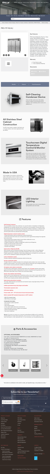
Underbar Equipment (5, 434)
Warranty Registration (22, 442)
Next (46, 365)
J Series (19, 423)
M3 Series (19, 421)
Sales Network (21, 15)
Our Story (3, 447)
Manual (35, 428)
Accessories (3, 437)
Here (44, 453)
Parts (12, 15)
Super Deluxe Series (21, 419)
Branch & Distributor (38, 419)
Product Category (12, 22)
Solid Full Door (31, 22)
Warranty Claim (20, 438)
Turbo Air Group (26, 2)
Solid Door (26, 22)
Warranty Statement (21, 440)
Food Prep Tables (4, 419)
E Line (19, 425)
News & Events (32, 2)
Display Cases (3, 432)
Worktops (3, 423)
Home (3, 22)
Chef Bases (3, 425)
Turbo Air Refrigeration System (23, 451)
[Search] (39, 19)
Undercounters (4, 421)
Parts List (19, 430)
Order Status (27, 15)
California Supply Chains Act (17, 469)
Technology (20, 2)
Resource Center (34, 15)
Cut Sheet (35, 71)
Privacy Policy (26, 469)
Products (8, 15)
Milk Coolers (3, 435)
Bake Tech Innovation (22, 452)
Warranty (16, 15)
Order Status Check (39, 436)
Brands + (15, 2)
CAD (34, 73)
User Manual (43, 71)
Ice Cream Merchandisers (6, 428)
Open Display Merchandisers (6, 430)
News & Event (21, 455)
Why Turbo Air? (41, 15)
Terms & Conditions (34, 469)
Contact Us (38, 2)
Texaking (19, 449)
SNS (42, 2)
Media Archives (37, 430)
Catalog (35, 426)
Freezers (21, 22)
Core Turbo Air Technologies (7, 454)
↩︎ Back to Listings (44, 22)
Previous (3, 365)
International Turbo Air (38, 421)
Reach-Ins (18, 22)
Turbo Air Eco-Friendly (6, 459)
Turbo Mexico (45, 2)
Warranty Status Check (22, 437)
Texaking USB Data (38, 433)
